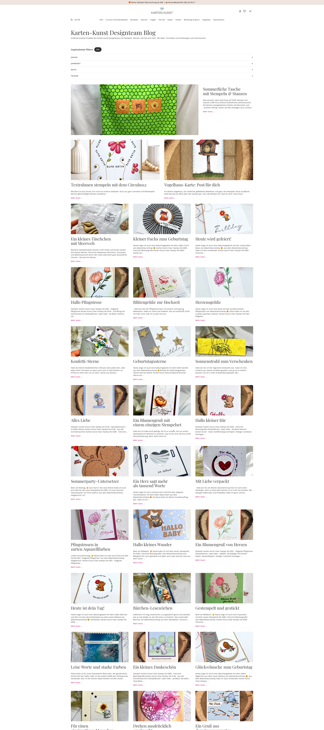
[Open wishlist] (244, 11)
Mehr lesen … (209, 111)
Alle (97, 49)
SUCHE (77, 19)
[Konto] (240, 11)
